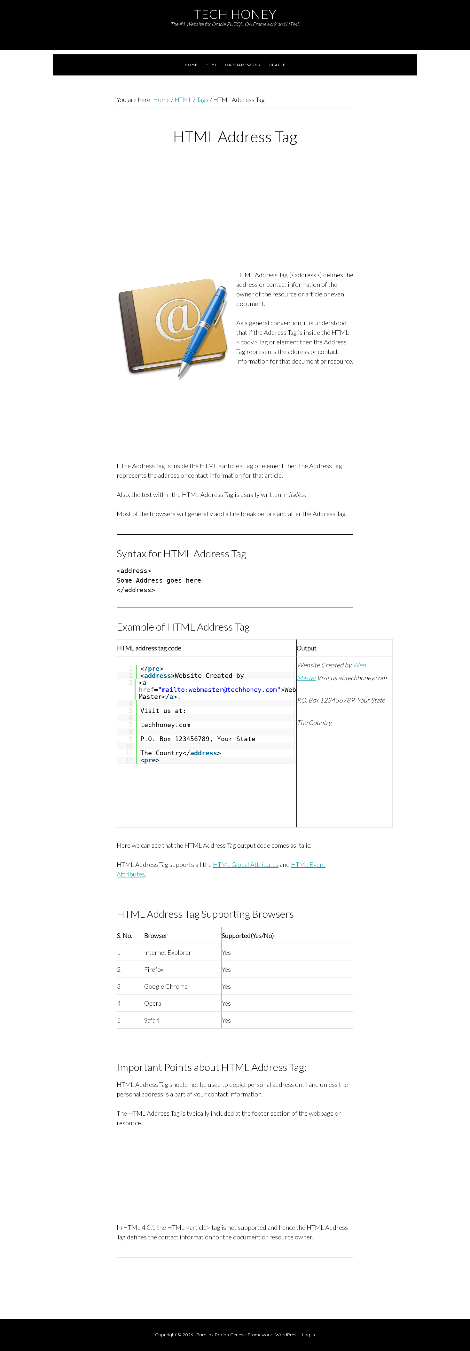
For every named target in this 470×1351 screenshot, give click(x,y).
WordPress (287, 1335)
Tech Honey (235, 13)
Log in (308, 1335)
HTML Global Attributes (245, 864)
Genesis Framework (251, 1335)
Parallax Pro (209, 1335)
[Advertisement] (235, 224)
